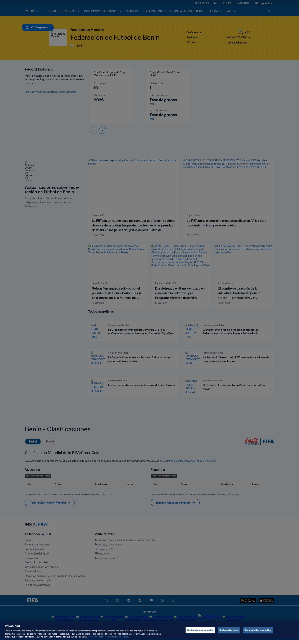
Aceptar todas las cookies (257, 630)
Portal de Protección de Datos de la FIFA (108, 636)
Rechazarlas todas (228, 630)
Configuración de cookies (200, 630)
